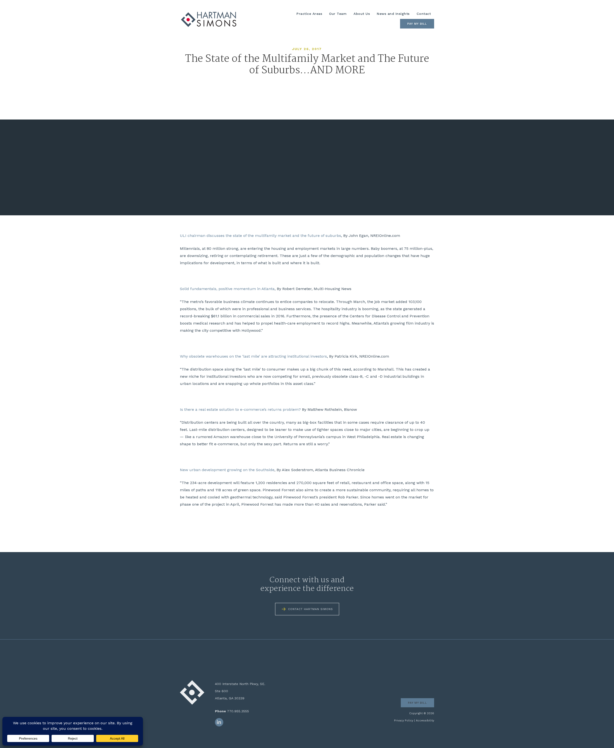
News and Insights (393, 14)
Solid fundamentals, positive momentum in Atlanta (227, 288)
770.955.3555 (238, 711)
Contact (424, 14)
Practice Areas (309, 14)
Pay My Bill (417, 23)
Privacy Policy (403, 720)
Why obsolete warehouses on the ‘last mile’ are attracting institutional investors (253, 356)
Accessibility (425, 720)
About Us (362, 14)
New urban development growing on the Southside (227, 470)
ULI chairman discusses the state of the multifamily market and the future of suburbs (260, 235)
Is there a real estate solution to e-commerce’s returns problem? (240, 409)
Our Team (338, 14)
